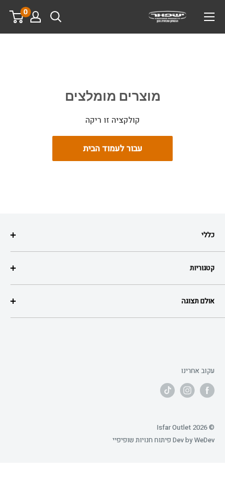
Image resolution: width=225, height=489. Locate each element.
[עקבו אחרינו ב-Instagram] (187, 390)
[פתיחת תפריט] (209, 17)
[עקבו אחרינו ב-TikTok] (167, 390)
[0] (17, 16)
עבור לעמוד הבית (112, 148)
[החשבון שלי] (35, 17)
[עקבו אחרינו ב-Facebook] (207, 390)
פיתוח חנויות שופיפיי (142, 440)
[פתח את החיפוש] (56, 17)
